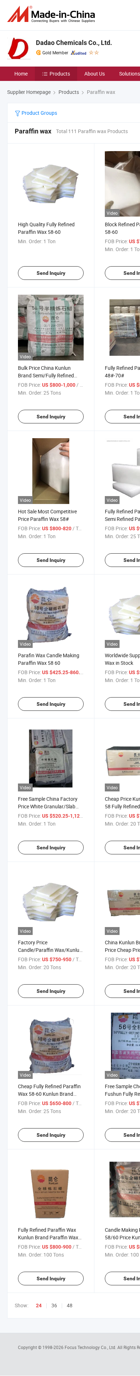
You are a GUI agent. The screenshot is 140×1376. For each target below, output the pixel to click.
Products (60, 73)
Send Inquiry (51, 273)
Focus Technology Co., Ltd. (91, 1347)
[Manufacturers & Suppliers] (52, 14)
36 (54, 1305)
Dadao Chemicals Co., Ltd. (74, 42)
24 (39, 1305)
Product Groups (38, 112)
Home (21, 73)
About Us (94, 73)
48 (70, 1305)
